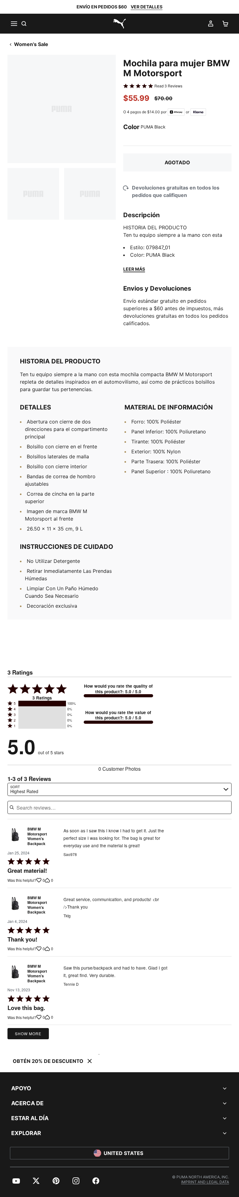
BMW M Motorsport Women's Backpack (37, 836)
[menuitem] (16, 1181)
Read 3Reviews (168, 85)
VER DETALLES (146, 6)
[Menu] (13, 23)
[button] (42, 703)
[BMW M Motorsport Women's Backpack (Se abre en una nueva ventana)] (15, 838)
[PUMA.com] (119, 23)
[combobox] (119, 789)
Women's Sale (31, 44)
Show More (28, 1033)
